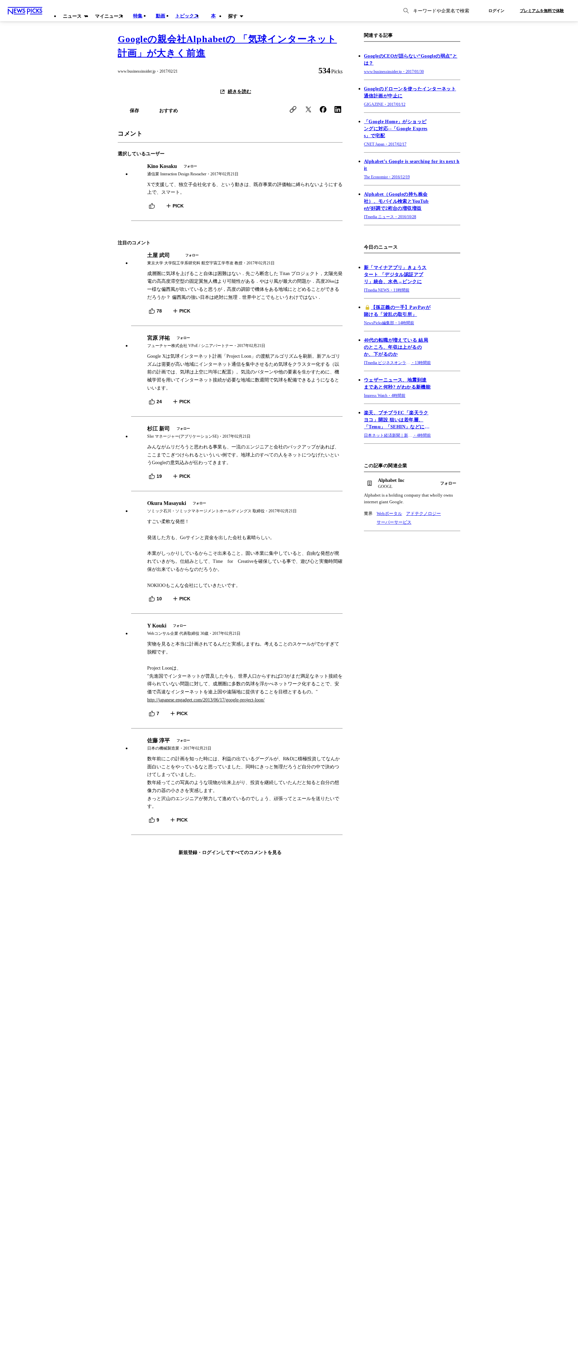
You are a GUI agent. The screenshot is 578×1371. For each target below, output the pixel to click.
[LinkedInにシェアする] (337, 109)
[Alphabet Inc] (412, 484)
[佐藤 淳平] (237, 744)
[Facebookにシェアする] (323, 109)
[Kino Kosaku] (237, 170)
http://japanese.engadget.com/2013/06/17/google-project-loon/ (206, 699)
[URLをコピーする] (293, 109)
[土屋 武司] (237, 259)
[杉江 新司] (237, 432)
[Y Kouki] (237, 629)
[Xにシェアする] (308, 109)
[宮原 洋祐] (237, 342)
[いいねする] (152, 205)
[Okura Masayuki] (237, 507)
